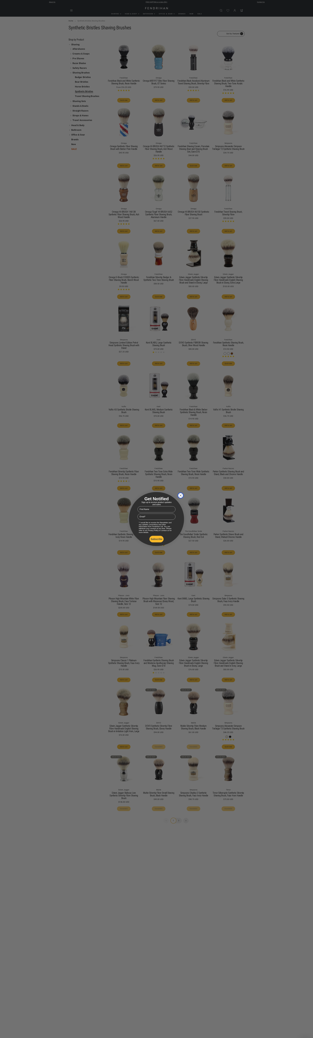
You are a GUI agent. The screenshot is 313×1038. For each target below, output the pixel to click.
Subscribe (156, 539)
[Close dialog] (180, 495)
